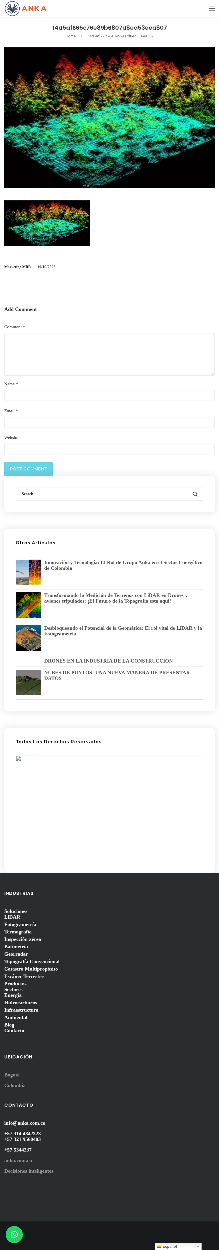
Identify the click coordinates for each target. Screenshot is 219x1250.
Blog (9, 1025)
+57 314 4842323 (22, 1133)
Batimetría (16, 946)
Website (11, 437)
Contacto (14, 1030)
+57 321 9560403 (22, 1139)
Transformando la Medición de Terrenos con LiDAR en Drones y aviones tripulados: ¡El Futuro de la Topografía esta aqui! (116, 598)
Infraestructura (21, 1010)
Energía (13, 995)
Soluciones (15, 911)
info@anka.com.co (24, 1123)
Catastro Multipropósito (31, 969)
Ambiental (15, 1017)
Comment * (14, 327)
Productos (15, 984)
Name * (11, 384)
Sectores (13, 989)
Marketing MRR (17, 267)
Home (71, 36)
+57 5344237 (18, 1150)
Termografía (18, 932)
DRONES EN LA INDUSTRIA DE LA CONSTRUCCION (108, 661)
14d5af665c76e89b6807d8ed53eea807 (109, 28)
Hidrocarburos (20, 1002)
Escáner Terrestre (24, 976)
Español (169, 1246)
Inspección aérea (22, 939)
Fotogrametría (20, 924)
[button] (14, 1234)
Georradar (16, 954)
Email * (11, 410)
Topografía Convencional (32, 961)
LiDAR (12, 917)
